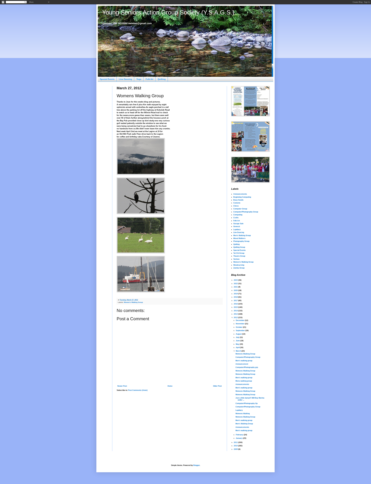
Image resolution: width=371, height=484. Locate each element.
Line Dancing (125, 79)
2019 (236, 294)
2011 (236, 442)
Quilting (162, 79)
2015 (236, 307)
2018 (236, 297)
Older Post (217, 386)
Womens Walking (242, 414)
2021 (236, 287)
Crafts (236, 218)
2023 (236, 280)
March (238, 351)
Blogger (196, 465)
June (238, 341)
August (239, 334)
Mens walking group (243, 381)
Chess (236, 206)
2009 (236, 449)
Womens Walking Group (245, 354)
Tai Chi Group (238, 253)
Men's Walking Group (242, 235)
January (239, 438)
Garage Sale (238, 224)
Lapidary (237, 230)
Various (236, 259)
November (240, 324)
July (238, 337)
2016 (236, 304)
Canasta (236, 203)
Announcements (240, 194)
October (239, 327)
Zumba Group (238, 268)
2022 (236, 284)
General (236, 226)
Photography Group (241, 241)
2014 (236, 311)
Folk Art (149, 79)
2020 (236, 290)
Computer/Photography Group (245, 212)
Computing (237, 215)
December (240, 320)
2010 (236, 446)
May (238, 344)
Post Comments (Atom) (138, 390)
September (240, 331)
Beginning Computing (242, 197)
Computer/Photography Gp (246, 403)
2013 (236, 314)
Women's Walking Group (133, 302)
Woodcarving (238, 265)
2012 (236, 317)
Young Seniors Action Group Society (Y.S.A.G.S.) (168, 12)
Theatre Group (239, 256)
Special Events (107, 79)
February (240, 435)
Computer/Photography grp (246, 367)
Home (170, 386)
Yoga (138, 79)
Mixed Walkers (239, 238)
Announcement (241, 364)
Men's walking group (243, 361)
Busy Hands (238, 200)
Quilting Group (239, 247)
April (238, 347)
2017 (236, 301)
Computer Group (240, 209)
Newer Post (122, 386)
